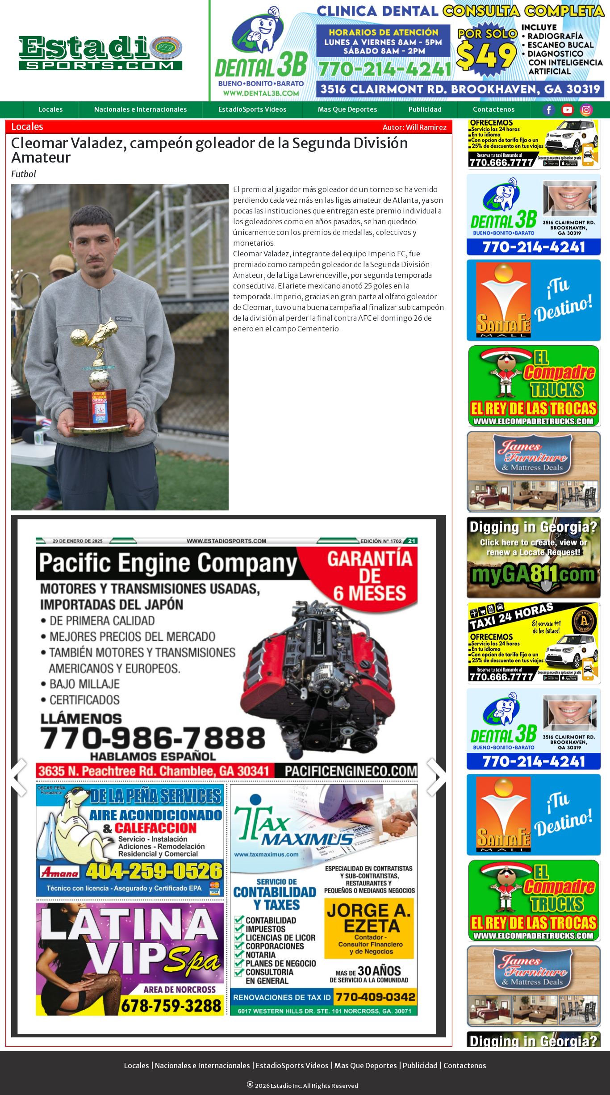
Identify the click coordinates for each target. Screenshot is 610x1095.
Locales (51, 109)
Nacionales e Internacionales (140, 109)
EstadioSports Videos (252, 109)
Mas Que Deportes (347, 109)
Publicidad (425, 109)
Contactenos (494, 109)
